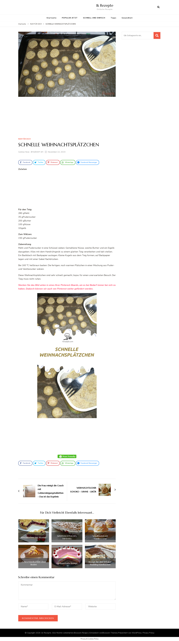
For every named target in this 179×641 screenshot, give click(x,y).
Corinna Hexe (23, 152)
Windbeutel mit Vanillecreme (100, 537)
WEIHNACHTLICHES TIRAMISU (67, 537)
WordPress (137, 632)
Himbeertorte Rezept (67, 563)
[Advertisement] (67, 118)
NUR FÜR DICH (24, 139)
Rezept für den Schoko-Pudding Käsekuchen (100, 563)
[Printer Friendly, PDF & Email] (67, 456)
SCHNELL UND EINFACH (94, 18)
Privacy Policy (148, 632)
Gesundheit (127, 18)
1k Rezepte (104, 5)
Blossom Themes (110, 632)
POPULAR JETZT (70, 18)
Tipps (113, 18)
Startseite (51, 18)
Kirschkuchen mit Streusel (33, 537)
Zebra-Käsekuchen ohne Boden (34, 563)
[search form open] (158, 7)
